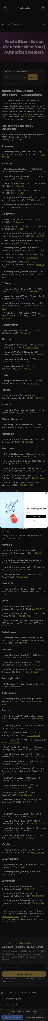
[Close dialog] (46, 493)
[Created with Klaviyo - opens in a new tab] (24, 528)
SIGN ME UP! (36, 516)
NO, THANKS (36, 520)
